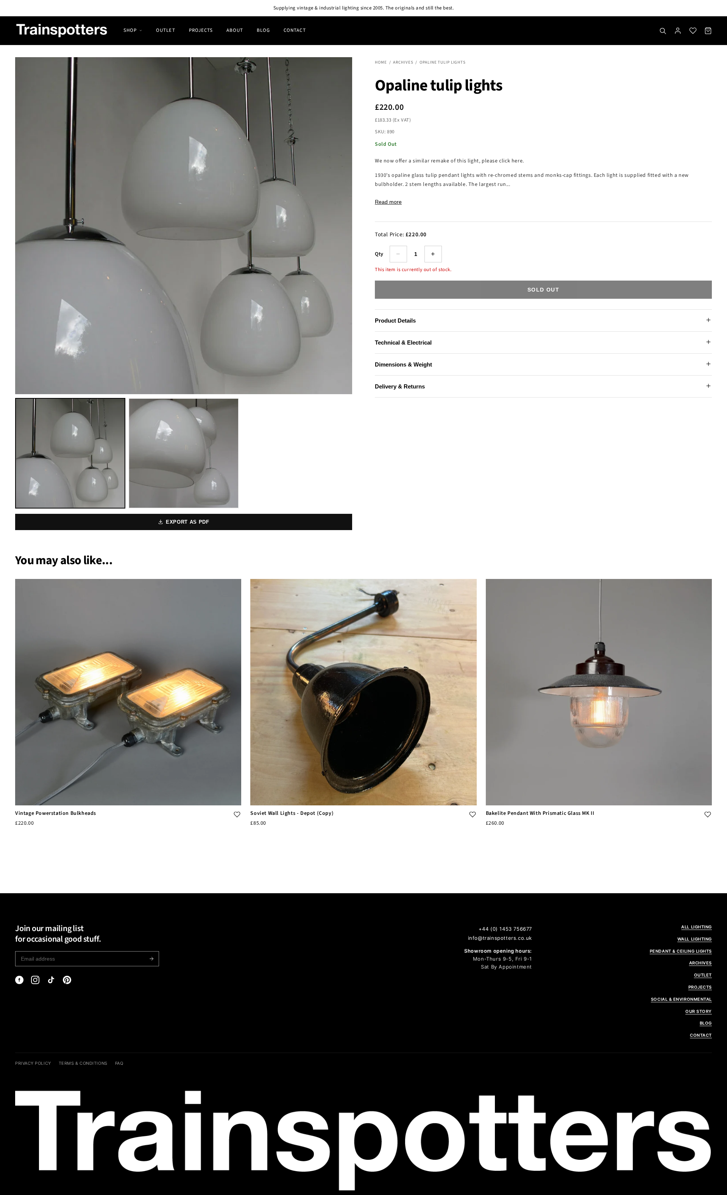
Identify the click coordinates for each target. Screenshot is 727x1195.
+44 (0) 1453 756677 (505, 929)
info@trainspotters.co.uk (500, 938)
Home (381, 62)
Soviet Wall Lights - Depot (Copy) (292, 813)
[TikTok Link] (51, 980)
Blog (263, 30)
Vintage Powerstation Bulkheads (55, 813)
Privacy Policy (33, 1063)
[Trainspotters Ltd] (61, 30)
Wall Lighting (694, 939)
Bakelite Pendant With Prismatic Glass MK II (540, 813)
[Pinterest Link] (67, 980)
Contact (295, 30)
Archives (403, 62)
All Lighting (696, 927)
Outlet (165, 30)
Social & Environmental (681, 999)
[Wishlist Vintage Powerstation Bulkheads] (237, 815)
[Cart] (708, 30)
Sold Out (543, 290)
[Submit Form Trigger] (151, 959)
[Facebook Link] (19, 980)
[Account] (678, 30)
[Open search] (662, 30)
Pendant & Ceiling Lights (681, 951)
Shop (130, 30)
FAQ (119, 1063)
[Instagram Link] (35, 980)
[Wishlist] (693, 30)
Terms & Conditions (83, 1063)
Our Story (698, 1011)
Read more (388, 202)
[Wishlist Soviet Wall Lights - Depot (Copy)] (472, 815)
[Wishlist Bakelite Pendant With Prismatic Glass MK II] (708, 815)
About (234, 30)
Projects (201, 30)
